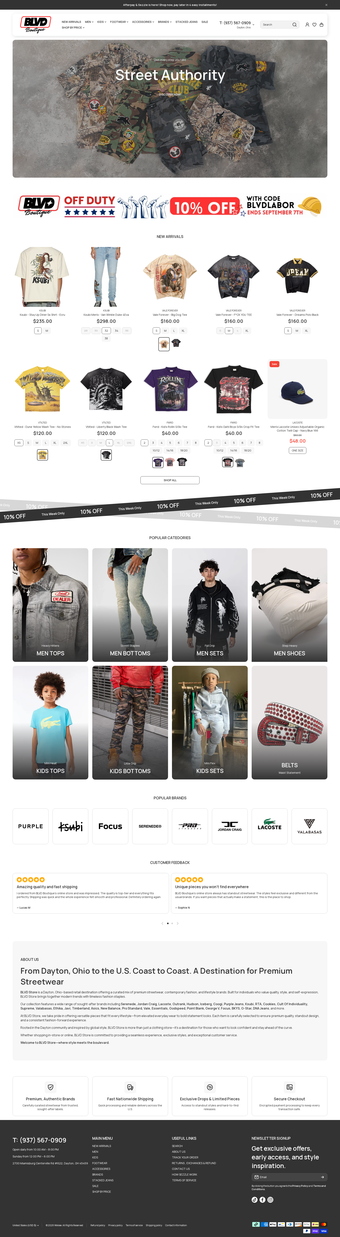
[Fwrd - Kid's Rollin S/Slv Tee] (170, 389)
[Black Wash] (176, 342)
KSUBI (42, 310)
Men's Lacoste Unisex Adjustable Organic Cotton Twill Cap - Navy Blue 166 (297, 428)
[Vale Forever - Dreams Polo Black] (297, 277)
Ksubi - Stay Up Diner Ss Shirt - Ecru (42, 315)
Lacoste (298, 422)
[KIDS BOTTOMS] (130, 723)
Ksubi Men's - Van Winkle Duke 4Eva (106, 315)
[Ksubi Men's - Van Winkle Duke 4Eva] (106, 277)
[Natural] (164, 344)
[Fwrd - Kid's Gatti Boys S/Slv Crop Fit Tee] (234, 389)
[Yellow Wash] (42, 455)
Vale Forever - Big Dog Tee (170, 315)
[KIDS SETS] (210, 722)
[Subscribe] (322, 1177)
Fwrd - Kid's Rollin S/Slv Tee (170, 427)
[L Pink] (170, 462)
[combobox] (279, 25)
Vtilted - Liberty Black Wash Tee (106, 427)
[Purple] (158, 462)
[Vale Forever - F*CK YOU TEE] (234, 277)
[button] (321, 25)
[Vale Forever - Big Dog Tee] (170, 277)
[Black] (182, 462)
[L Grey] (240, 462)
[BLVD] (36, 25)
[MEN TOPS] (50, 605)
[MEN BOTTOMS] (130, 605)
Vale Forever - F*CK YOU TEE (234, 315)
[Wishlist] (314, 25)
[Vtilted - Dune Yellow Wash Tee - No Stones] (42, 389)
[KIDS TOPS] (50, 722)
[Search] (294, 25)
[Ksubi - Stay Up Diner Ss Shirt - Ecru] (42, 277)
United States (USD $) (24, 1225)
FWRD (170, 422)
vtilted (42, 422)
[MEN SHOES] (289, 605)
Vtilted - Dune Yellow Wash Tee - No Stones (42, 427)
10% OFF (38, 514)
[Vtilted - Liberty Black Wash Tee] (106, 389)
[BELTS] (289, 722)
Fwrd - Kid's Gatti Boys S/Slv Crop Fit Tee (234, 427)
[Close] (326, 5)
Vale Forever (170, 310)
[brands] (31, 826)
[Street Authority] (170, 109)
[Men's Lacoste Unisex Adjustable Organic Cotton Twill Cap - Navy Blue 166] (297, 389)
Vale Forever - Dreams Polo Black (297, 315)
